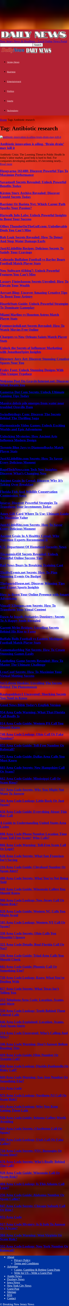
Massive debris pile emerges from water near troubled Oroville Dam (32, 405)
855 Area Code (11, 1217)
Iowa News (13, 1282)
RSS (9, 1295)
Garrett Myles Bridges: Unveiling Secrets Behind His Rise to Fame (29, 629)
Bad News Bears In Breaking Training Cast (31, 565)
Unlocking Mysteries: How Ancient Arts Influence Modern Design (28, 438)
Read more (6, 164)
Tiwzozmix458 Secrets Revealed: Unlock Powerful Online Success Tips (29, 556)
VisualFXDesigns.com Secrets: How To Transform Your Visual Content (28, 607)
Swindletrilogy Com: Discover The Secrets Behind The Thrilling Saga (30, 416)
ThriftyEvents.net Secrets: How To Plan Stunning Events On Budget (28, 574)
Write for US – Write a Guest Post (33, 1272)
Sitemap (11, 1291)
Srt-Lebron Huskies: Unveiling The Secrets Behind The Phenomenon (31, 685)
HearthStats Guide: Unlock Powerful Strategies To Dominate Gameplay (34, 305)
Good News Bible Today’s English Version (30, 705)
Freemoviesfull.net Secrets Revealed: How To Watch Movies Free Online (32, 327)
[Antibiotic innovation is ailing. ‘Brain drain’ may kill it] (30, 137)
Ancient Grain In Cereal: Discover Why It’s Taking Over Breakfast (31, 482)
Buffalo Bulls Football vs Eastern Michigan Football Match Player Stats (31, 640)
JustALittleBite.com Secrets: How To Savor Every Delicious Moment (31, 460)
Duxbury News (15, 1279)
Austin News (14, 1276)
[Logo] (13, 52)
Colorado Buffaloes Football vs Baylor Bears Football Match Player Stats (32, 261)
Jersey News (13, 62)
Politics (10, 91)
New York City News (19, 1285)
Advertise (12, 1266)
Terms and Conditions (26, 1263)
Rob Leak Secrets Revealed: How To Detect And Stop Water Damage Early (31, 239)
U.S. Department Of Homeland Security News (33, 547)
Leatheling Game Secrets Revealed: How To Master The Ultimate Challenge (31, 662)
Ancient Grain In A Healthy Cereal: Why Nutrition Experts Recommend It (29, 538)
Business (11, 72)
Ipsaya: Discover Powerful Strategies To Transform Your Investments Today (29, 505)
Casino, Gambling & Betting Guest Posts (37, 1269)
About (10, 1257)
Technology (12, 110)
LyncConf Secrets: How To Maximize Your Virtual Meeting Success (31, 674)
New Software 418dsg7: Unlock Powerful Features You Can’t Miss (29, 272)
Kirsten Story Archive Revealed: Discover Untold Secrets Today (30, 195)
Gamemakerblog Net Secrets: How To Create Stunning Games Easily (32, 652)
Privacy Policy (22, 1260)
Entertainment (14, 81)
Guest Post (13, 1288)
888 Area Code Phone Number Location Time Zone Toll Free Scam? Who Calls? (33, 836)
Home (3, 119)
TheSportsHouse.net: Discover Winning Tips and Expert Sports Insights (32, 585)
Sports (10, 101)
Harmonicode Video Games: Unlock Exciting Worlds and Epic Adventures (32, 427)
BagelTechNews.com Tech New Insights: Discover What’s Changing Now (29, 471)
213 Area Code (11, 1088)
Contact (11, 1298)
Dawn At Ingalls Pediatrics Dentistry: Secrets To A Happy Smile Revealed (32, 618)
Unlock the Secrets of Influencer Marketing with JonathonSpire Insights (31, 350)
